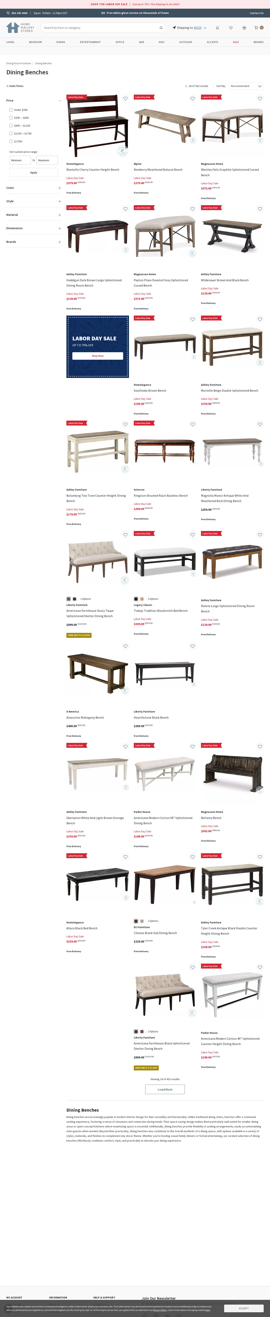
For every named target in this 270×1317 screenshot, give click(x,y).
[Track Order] (244, 27)
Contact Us (257, 13)
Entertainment (90, 42)
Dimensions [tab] (14, 228)
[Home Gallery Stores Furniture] (20, 27)
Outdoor (185, 42)
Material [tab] (12, 215)
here (207, 1310)
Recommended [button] (240, 86)
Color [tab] (10, 188)
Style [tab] (9, 201)
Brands (259, 42)
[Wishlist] (231, 27)
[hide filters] (15, 86)
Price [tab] (9, 100)
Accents (212, 42)
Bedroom (35, 42)
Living (10, 42)
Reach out (79, 1012)
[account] (217, 27)
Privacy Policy (160, 1310)
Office (120, 42)
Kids (161, 42)
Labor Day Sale (75, 178)
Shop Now (98, 356)
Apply (33, 172)
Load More (165, 1089)
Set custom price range (23, 152)
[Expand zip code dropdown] (205, 27)
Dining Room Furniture (18, 63)
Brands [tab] (11, 242)
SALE (236, 42)
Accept (244, 1308)
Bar (141, 42)
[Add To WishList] (125, 98)
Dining (61, 42)
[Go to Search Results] (161, 27)
